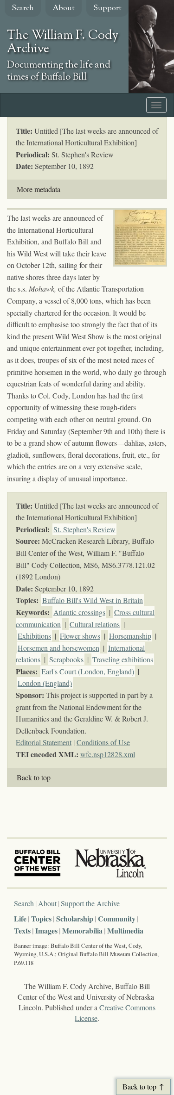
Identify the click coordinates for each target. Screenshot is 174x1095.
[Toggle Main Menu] (156, 105)
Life (20, 918)
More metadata (38, 189)
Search (23, 8)
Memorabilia (82, 930)
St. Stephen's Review (84, 529)
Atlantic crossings (79, 612)
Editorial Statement (43, 742)
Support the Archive (90, 903)
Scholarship (74, 918)
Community (116, 918)
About (63, 8)
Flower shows (80, 636)
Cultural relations (95, 624)
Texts (22, 930)
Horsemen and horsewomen (58, 648)
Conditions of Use (103, 742)
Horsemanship (130, 636)
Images (46, 930)
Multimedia (125, 930)
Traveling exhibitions (122, 659)
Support (107, 8)
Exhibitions (34, 636)
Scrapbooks (66, 659)
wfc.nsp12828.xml (107, 754)
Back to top (34, 777)
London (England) (45, 683)
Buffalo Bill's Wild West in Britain (92, 600)
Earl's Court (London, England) (87, 671)
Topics (41, 918)
